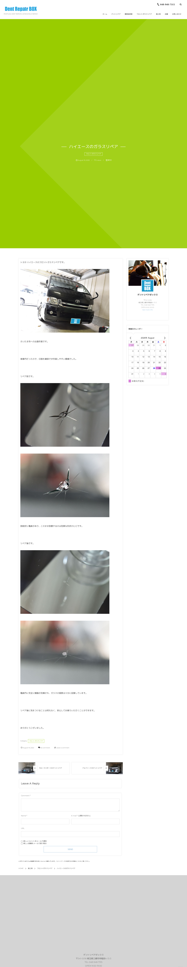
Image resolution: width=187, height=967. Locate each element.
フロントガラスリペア (93, 154)
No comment (45, 748)
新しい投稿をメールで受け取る (35, 844)
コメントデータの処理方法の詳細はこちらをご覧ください (72, 861)
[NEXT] (164, 338)
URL (22, 828)
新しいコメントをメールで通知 (35, 841)
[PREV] (130, 338)
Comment (25, 796)
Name (23, 816)
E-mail (74, 816)
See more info (147, 310)
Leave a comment (62, 748)
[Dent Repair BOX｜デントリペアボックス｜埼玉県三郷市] (21, 9)
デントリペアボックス (147, 295)
